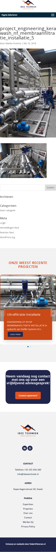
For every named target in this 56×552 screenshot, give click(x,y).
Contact (28, 517)
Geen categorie (7, 210)
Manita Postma (13, 43)
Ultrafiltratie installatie (23, 314)
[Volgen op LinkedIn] (24, 448)
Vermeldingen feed (9, 227)
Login (3, 222)
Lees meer (15, 334)
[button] (28, 346)
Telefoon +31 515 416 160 (28, 469)
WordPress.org (7, 237)
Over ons (28, 513)
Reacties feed (7, 232)
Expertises (28, 504)
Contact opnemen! (28, 395)
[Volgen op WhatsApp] (30, 448)
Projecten (28, 508)
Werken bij (28, 521)
